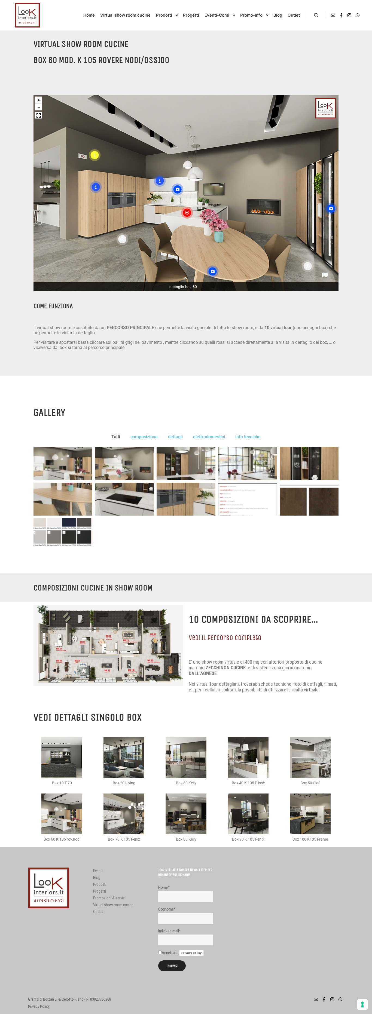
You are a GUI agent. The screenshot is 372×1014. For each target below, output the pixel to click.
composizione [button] (144, 436)
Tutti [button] (115, 436)
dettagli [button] (175, 436)
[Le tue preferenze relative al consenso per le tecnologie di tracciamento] (362, 1004)
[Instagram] (349, 15)
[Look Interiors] (27, 15)
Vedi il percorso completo (225, 638)
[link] (185, 213)
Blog (96, 877)
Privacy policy (191, 953)
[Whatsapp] (357, 15)
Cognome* (167, 909)
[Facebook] (341, 15)
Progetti (99, 891)
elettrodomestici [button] (209, 436)
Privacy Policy (39, 1006)
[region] (186, 193)
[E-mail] (333, 15)
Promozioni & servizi (109, 898)
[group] (325, 108)
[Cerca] (316, 15)
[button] (325, 275)
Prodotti (99, 884)
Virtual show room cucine (113, 904)
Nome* (164, 887)
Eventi (98, 870)
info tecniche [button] (248, 436)
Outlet (98, 911)
